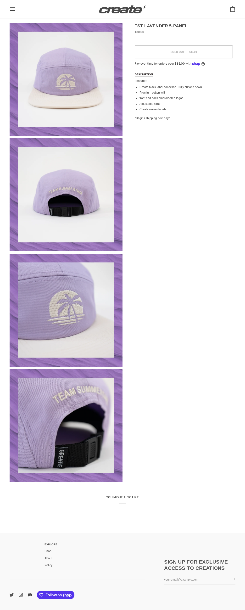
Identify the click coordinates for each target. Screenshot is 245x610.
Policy (48, 565)
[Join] (231, 579)
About (48, 558)
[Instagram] (21, 595)
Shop (48, 551)
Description (144, 74)
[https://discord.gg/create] (30, 595)
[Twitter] (12, 595)
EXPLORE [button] (51, 544)
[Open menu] (17, 9)
